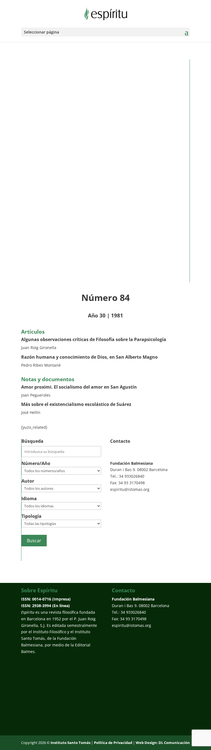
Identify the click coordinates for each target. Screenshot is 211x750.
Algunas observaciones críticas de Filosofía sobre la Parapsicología (93, 339)
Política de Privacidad (113, 742)
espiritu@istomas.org (129, 489)
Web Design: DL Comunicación (163, 742)
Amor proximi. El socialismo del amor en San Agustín (79, 387)
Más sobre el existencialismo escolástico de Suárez (76, 404)
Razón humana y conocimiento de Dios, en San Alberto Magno (89, 357)
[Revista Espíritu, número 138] (101, 170)
